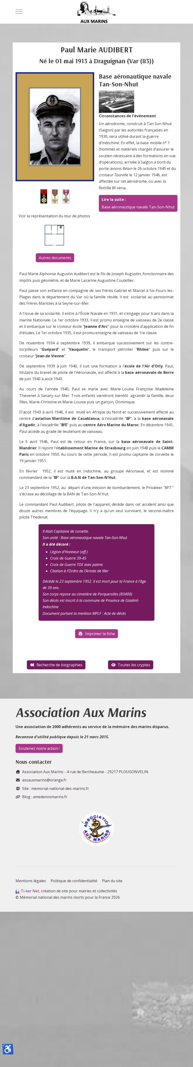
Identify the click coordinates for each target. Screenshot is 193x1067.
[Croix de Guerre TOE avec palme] (66, 196)
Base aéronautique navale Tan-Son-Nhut (138, 207)
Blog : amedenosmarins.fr (44, 796)
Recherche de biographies (59, 664)
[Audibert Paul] (55, 126)
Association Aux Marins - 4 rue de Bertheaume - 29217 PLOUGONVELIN (85, 771)
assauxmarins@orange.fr (44, 780)
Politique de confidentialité (74, 880)
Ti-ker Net (30, 891)
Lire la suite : (114, 199)
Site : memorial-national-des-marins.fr (55, 788)
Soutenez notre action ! (39, 748)
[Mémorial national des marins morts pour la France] (96, 12)
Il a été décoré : (56, 544)
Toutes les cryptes (134, 664)
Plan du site (112, 880)
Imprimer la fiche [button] (100, 633)
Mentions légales (31, 880)
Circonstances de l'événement (127, 115)
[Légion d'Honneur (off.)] (43, 196)
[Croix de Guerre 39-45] (55, 196)
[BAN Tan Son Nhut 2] (116, 101)
